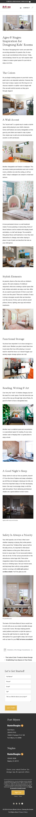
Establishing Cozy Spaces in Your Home (19, 660)
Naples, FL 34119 (13, 761)
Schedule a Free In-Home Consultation (17, 1)
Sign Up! (18, 792)
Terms (20, 796)
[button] (20, 8)
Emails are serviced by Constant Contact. (21, 787)
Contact (26, 8)
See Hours (10, 730)
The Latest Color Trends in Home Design (19, 657)
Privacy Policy (23, 812)
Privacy (16, 796)
